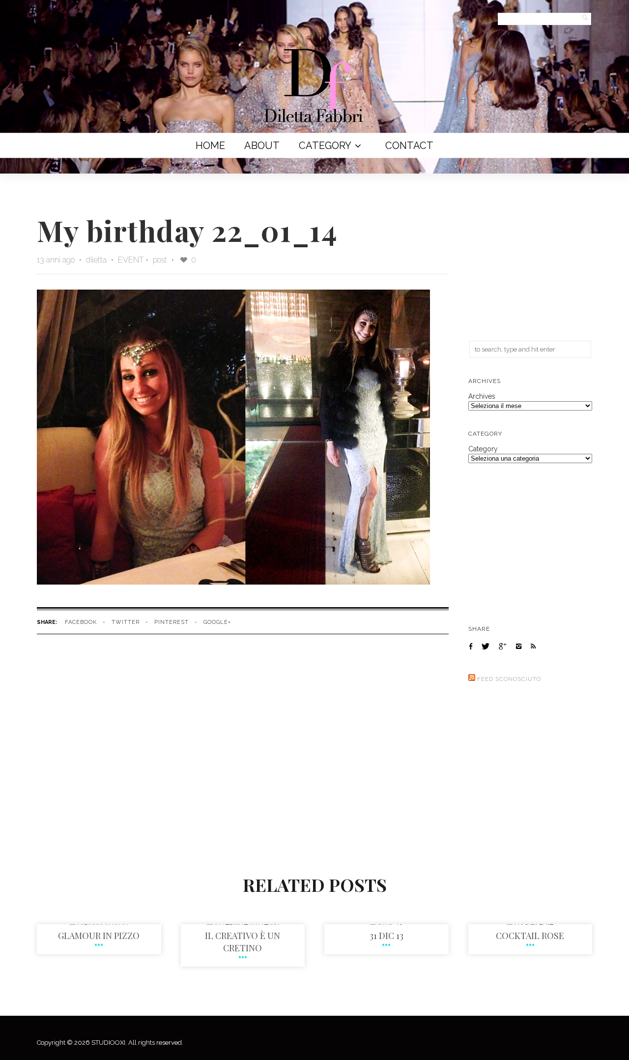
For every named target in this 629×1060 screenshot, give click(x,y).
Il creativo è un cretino (242, 942)
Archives (481, 396)
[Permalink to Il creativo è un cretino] (243, 924)
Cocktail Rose (530, 936)
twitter (126, 622)
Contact (409, 145)
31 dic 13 (386, 936)
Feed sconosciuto (509, 679)
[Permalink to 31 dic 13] (386, 924)
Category (325, 145)
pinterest (171, 622)
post (160, 260)
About (262, 145)
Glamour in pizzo (99, 936)
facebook (81, 622)
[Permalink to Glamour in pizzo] (99, 924)
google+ (217, 622)
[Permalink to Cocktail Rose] (530, 924)
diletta (97, 260)
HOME (210, 145)
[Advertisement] (530, 259)
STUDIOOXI (108, 1042)
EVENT (130, 260)
